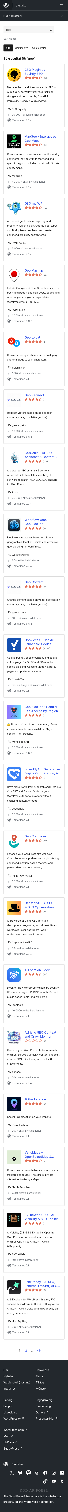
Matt (8, 1436)
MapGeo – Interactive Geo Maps (40, 138)
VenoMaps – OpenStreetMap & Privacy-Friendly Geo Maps (40, 1155)
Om (5, 1370)
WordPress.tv (13, 1418)
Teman (40, 1376)
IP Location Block (37, 970)
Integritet (9, 1388)
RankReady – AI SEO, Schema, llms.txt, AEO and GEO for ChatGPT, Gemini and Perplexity (41, 1284)
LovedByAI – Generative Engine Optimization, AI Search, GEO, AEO (42, 771)
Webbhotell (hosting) (16, 1382)
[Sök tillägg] (50, 29)
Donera (42, 1412)
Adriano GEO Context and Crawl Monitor (40, 1034)
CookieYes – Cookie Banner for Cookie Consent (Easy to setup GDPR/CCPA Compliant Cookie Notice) (42, 642)
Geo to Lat (32, 337)
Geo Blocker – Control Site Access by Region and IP (41, 709)
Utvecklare (10, 1412)
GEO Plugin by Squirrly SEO (35, 72)
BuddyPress (12, 1448)
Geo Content (34, 582)
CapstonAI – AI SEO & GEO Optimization (39, 905)
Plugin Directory (12, 15)
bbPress (10, 1442)
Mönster (41, 1388)
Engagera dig (44, 1400)
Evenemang (43, 1406)
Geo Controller (35, 836)
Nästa (47, 1350)
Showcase (42, 1370)
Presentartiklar (47, 1418)
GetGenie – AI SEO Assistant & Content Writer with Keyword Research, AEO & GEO (41, 455)
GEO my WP (33, 203)
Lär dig (7, 1400)
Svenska (17, 1464)
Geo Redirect (34, 395)
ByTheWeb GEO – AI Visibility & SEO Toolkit (41, 1217)
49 (39, 1350)
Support (8, 1406)
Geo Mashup (34, 270)
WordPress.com (15, 1430)
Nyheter (8, 1376)
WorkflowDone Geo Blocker (36, 522)
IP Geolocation (35, 1099)
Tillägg (40, 1382)
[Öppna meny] (62, 5)
